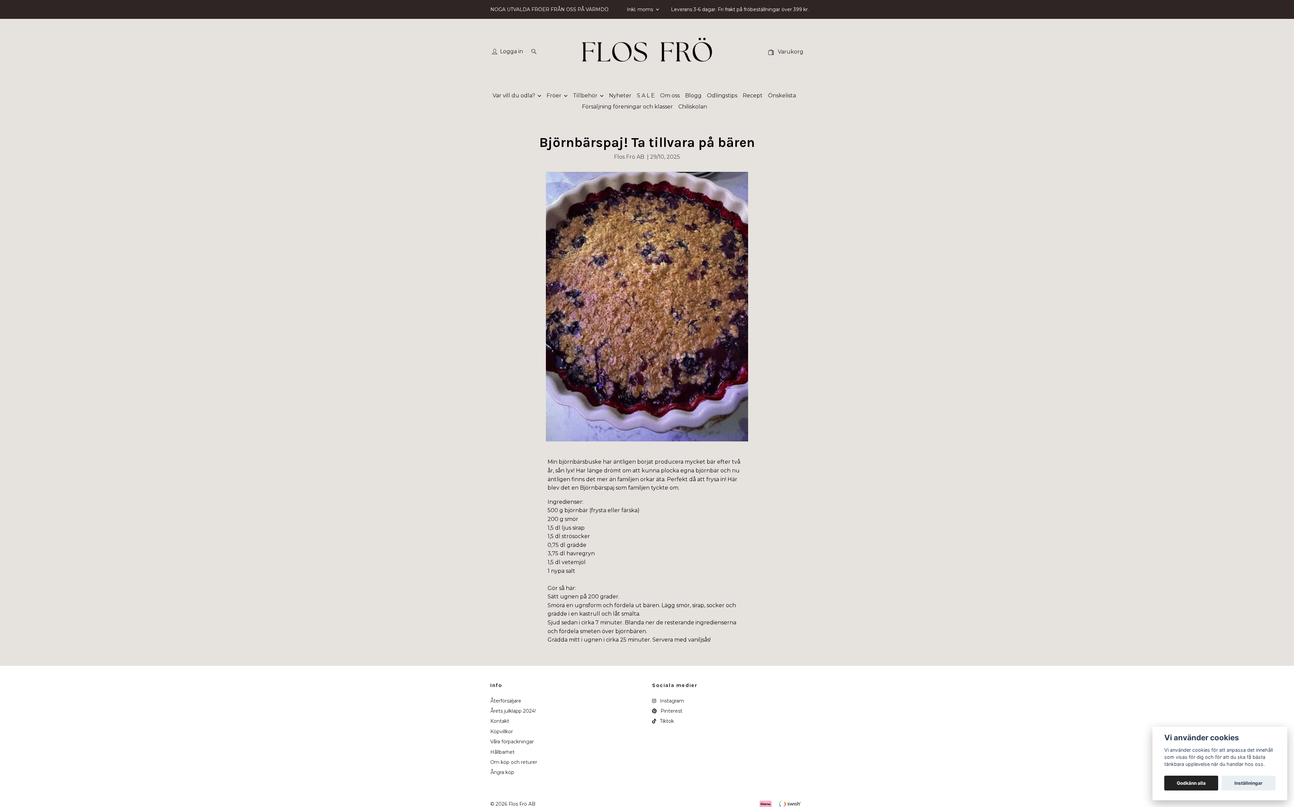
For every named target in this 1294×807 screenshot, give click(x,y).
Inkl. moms (640, 9)
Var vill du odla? (514, 95)
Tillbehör (585, 95)
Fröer (554, 95)
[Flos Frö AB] (647, 52)
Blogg (693, 95)
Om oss (670, 95)
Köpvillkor (501, 731)
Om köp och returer (513, 762)
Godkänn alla (1191, 783)
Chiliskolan (692, 106)
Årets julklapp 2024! (513, 711)
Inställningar (1248, 783)
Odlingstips (722, 95)
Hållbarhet (502, 752)
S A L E (646, 95)
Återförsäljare (505, 701)
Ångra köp (502, 772)
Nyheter (620, 95)
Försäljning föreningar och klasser (627, 106)
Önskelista (782, 95)
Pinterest (670, 711)
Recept (753, 95)
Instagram (671, 701)
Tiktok (666, 721)
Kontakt (499, 721)
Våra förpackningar (512, 742)
